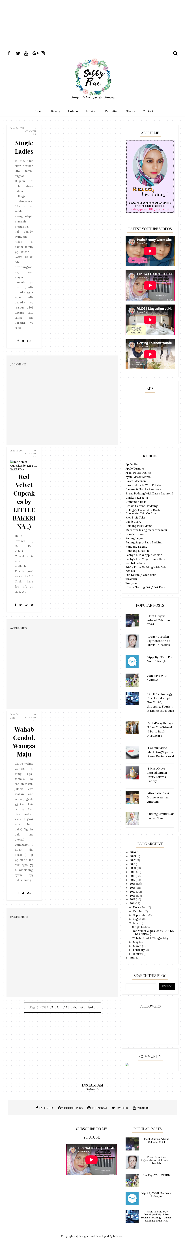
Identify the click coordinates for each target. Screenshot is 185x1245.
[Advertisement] (92, 31)
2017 (133, 880)
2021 (133, 864)
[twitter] (19, 53)
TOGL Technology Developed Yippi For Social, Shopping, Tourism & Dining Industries (156, 1216)
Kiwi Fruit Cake (135, 517)
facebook (46, 1108)
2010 (133, 957)
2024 (133, 852)
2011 (132, 903)
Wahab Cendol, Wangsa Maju (24, 741)
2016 (133, 883)
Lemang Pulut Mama (139, 526)
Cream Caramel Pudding (142, 506)
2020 (133, 868)
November (140, 907)
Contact (148, 111)
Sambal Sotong (135, 563)
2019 (133, 872)
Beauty (55, 111)
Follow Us (92, 1089)
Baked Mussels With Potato (143, 485)
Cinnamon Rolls (136, 501)
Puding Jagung (135, 538)
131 (66, 1007)
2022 (133, 860)
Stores (130, 111)
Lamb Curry (133, 521)
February (139, 950)
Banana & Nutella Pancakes (143, 489)
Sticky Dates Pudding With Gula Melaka (146, 569)
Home (39, 111)
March (137, 946)
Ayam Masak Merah (138, 477)
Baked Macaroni (136, 481)
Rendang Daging (136, 546)
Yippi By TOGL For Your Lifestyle (156, 1195)
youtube (143, 1108)
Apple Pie (132, 464)
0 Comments (30, 453)
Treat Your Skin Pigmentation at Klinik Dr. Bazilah (156, 1160)
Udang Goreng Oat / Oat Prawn (146, 587)
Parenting (111, 111)
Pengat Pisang (135, 534)
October (139, 911)
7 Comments (30, 131)
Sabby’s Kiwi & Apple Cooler (144, 555)
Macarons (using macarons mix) (146, 530)
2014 (133, 891)
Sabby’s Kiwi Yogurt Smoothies (145, 559)
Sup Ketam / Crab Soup (141, 575)
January (138, 953)
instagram (99, 1108)
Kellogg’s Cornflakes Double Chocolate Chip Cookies (144, 511)
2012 (133, 899)
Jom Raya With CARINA (157, 1175)
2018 (133, 876)
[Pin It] (32, 605)
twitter (122, 1108)
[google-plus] (36, 53)
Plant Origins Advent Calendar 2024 (156, 1140)
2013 (133, 895)
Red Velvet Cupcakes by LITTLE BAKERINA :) (24, 501)
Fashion (73, 111)
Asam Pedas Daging (138, 472)
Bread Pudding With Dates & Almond (149, 493)
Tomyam (131, 583)
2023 (133, 856)
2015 (133, 887)
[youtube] (28, 53)
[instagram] (44, 53)
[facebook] (11, 53)
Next (75, 1007)
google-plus (73, 1108)
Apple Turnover (136, 468)
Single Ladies (24, 147)
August (137, 919)
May (136, 942)
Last (90, 1007)
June (136, 923)
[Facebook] (18, 341)
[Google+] (29, 341)
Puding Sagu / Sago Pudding (144, 542)
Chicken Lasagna (137, 497)
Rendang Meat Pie (138, 550)
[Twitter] (23, 341)
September (140, 915)
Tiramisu (131, 579)
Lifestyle (91, 111)
